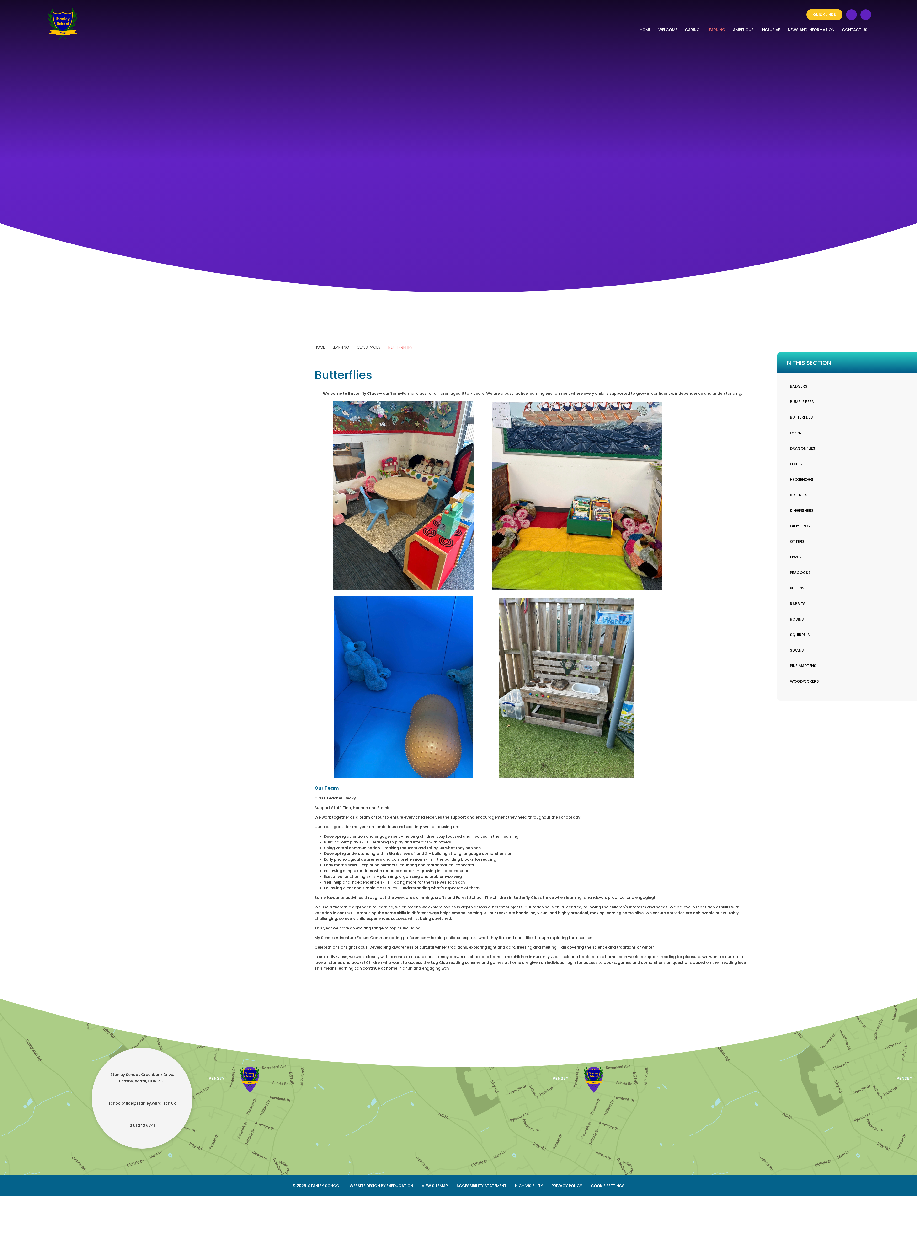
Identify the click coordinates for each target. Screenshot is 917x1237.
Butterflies (400, 347)
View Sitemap (435, 1185)
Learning (341, 347)
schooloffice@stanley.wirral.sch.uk (142, 1103)
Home (320, 347)
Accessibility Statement (481, 1185)
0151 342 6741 (142, 1125)
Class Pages (368, 347)
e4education (400, 1185)
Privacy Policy (567, 1185)
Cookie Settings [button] (607, 1185)
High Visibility (529, 1185)
